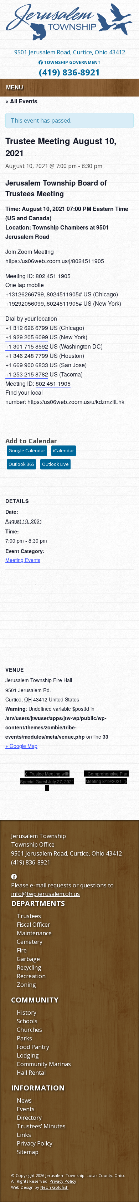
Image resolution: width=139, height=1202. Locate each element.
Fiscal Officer (33, 924)
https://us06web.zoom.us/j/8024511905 (54, 261)
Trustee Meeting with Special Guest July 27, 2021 (47, 777)
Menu (14, 87)
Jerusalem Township (38, 836)
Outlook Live (55, 464)
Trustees (29, 916)
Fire (22, 950)
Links (24, 1135)
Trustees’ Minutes (41, 1126)
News (24, 1100)
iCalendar (63, 450)
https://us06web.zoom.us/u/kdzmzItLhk (75, 402)
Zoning (26, 985)
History (26, 1012)
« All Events (21, 101)
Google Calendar (27, 450)
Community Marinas (44, 1064)
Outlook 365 (21, 464)
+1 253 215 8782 (26, 374)
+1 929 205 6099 (26, 337)
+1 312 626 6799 (26, 328)
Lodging (28, 1055)
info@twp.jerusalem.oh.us (45, 894)
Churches (29, 1030)
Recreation (31, 976)
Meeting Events (22, 559)
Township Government (72, 62)
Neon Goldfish (54, 1187)
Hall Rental (31, 1073)
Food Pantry (33, 1047)
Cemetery (29, 942)
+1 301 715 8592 (26, 346)
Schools (27, 1021)
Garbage (28, 959)
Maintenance (34, 933)
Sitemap (27, 1152)
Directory (29, 1118)
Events (26, 1109)
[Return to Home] (69, 25)
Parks (24, 1038)
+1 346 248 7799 (26, 355)
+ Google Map (21, 745)
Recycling (29, 967)
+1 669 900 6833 (26, 365)
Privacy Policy (34, 1143)
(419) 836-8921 (69, 72)
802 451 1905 (53, 276)
